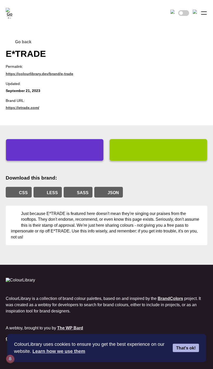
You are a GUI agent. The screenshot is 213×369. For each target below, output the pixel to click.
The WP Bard (70, 328)
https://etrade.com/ (22, 108)
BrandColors (170, 298)
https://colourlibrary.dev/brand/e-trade (39, 74)
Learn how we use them (58, 351)
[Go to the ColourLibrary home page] (11, 13)
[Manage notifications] (10, 359)
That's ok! (186, 348)
